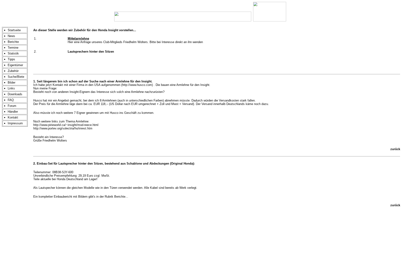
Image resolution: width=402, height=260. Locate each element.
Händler (13, 111)
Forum (12, 106)
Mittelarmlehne (78, 38)
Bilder (11, 82)
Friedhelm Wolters (135, 42)
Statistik (13, 53)
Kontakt (13, 117)
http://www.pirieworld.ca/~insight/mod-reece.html (65, 125)
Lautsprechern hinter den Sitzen (91, 51)
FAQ (11, 100)
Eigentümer (15, 65)
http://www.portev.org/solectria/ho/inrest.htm (62, 128)
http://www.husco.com (137, 85)
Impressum (15, 123)
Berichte (13, 42)
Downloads (15, 94)
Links (11, 88)
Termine (13, 47)
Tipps (11, 59)
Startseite (14, 30)
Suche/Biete (16, 76)
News (11, 36)
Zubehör (13, 71)
